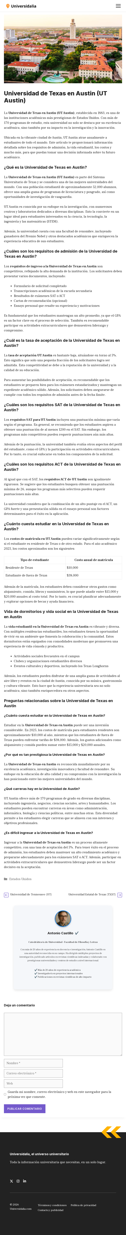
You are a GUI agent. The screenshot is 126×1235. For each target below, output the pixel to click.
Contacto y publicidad (50, 1210)
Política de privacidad (83, 1205)
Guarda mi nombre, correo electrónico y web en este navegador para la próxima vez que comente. (59, 1094)
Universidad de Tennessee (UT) (31, 894)
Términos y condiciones (52, 1205)
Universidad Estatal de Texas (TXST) (92, 894)
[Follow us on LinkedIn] (24, 1181)
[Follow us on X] (11, 1181)
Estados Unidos (20, 879)
